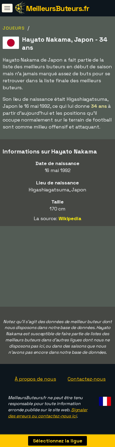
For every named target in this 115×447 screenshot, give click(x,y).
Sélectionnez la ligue (57, 441)
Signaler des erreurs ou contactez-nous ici (47, 413)
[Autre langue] (104, 400)
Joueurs (14, 28)
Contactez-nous (87, 379)
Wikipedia (70, 218)
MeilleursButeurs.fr (57, 8)
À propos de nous (35, 379)
